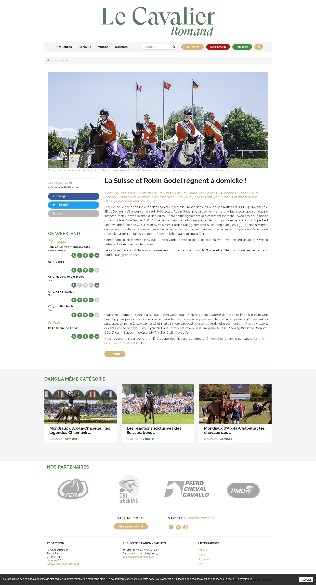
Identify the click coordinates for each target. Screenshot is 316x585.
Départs (79, 255)
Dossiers (121, 47)
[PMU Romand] (202, 489)
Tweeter (62, 204)
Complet (71, 438)
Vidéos (103, 47)
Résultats (85, 255)
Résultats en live (91, 255)
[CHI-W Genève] (88, 489)
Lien (59, 213)
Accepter (306, 579)
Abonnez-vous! (131, 526)
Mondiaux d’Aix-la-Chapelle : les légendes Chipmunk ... (79, 430)
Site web (73, 255)
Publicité (242, 46)
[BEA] (145, 489)
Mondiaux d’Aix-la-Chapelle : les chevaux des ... (234, 430)
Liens (201, 554)
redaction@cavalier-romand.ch (63, 563)
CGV (201, 564)
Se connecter (258, 47)
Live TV (96, 255)
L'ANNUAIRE (218, 46)
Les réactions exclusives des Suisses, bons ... (154, 430)
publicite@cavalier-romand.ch (138, 557)
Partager (61, 196)
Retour (114, 354)
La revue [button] (85, 47)
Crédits (202, 549)
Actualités (64, 47)
